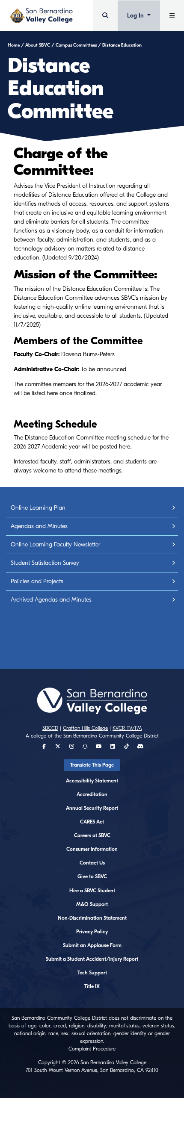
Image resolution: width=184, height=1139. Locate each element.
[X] (57, 746)
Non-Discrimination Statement (92, 918)
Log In (136, 15)
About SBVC (37, 45)
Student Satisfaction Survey (45, 563)
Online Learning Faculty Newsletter (55, 544)
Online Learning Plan (38, 507)
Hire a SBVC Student (92, 891)
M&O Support (92, 904)
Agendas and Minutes (39, 526)
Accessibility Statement (92, 781)
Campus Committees (76, 45)
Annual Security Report (92, 808)
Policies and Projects (37, 581)
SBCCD (50, 728)
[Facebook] (44, 746)
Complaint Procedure (92, 1049)
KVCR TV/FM (127, 728)
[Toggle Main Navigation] (172, 15)
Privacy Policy (92, 932)
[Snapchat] (85, 746)
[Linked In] (112, 746)
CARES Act (92, 822)
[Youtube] (99, 746)
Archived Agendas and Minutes (51, 599)
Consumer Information (92, 849)
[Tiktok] (126, 746)
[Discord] (140, 746)
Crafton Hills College (85, 728)
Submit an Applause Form (92, 945)
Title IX (92, 986)
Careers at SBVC (92, 835)
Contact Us (92, 863)
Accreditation (92, 794)
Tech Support (92, 973)
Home (14, 45)
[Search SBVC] (105, 15)
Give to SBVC (92, 876)
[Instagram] (71, 746)
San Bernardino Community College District (111, 736)
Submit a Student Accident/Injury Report (92, 959)
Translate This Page (92, 765)
